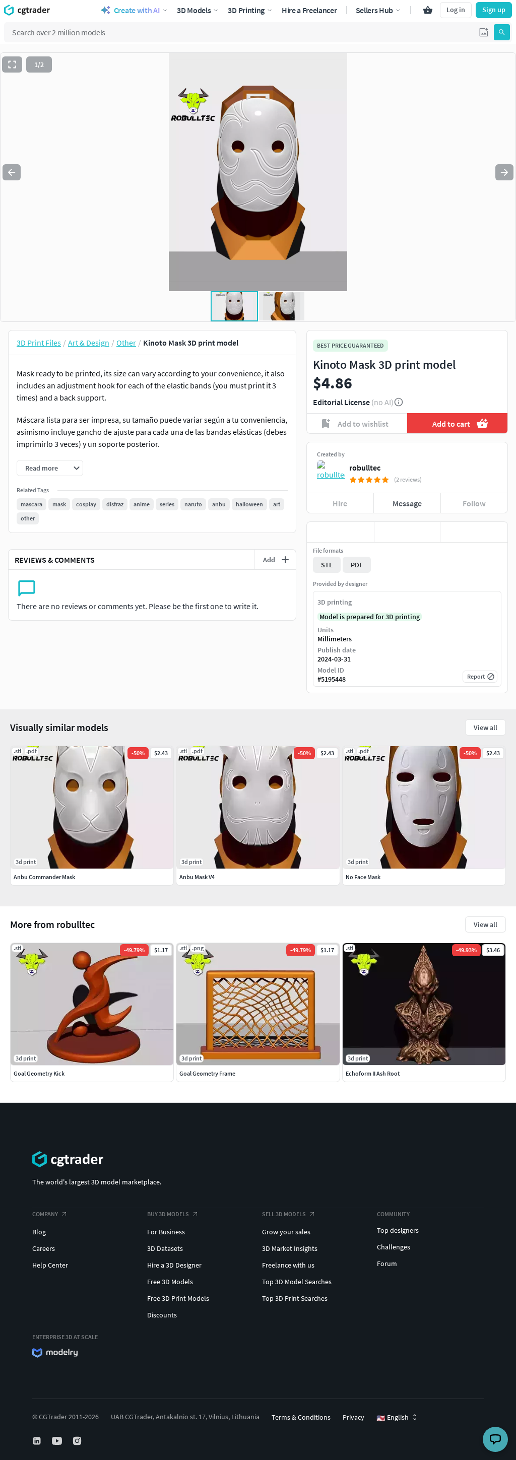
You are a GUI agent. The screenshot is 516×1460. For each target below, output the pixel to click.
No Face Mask (363, 877)
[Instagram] (78, 1440)
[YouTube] (58, 1441)
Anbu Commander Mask (44, 877)
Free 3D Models (170, 1281)
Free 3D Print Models (178, 1298)
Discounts (162, 1314)
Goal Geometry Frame (207, 1073)
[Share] (473, 532)
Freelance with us (288, 1265)
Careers (43, 1248)
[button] (484, 32)
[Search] (502, 32)
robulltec (364, 467)
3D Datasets (165, 1248)
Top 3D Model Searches (297, 1281)
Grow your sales (286, 1231)
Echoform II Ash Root (373, 1073)
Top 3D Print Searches (295, 1298)
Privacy (353, 1417)
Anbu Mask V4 (197, 877)
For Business (166, 1231)
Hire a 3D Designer (174, 1265)
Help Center (50, 1265)
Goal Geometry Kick (39, 1073)
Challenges (393, 1246)
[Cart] (428, 10)
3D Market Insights (289, 1248)
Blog (39, 1231)
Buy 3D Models (168, 1214)
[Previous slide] (12, 172)
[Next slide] (504, 172)
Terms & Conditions (301, 1417)
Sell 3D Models (284, 1214)
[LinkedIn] (37, 1441)
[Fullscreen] (12, 64)
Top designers (398, 1230)
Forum (387, 1263)
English (392, 1418)
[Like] (340, 532)
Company (45, 1214)
